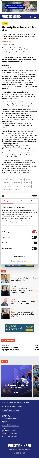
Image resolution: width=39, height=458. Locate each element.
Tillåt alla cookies (19, 256)
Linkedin (24, 453)
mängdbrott (20, 179)
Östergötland (27, 182)
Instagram (17, 453)
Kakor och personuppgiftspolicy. (10, 436)
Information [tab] (19, 201)
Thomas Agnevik (7, 189)
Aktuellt (5, 23)
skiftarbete (17, 186)
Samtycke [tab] (7, 201)
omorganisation (16, 182)
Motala (28, 179)
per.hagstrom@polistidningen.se (10, 418)
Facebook (21, 453)
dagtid (5, 179)
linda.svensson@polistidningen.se (11, 410)
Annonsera (26, 402)
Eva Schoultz (7, 41)
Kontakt (4, 402)
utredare (16, 189)
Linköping (12, 179)
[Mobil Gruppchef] (19, 328)
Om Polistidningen (11, 402)
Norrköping (6, 182)
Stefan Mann (27, 186)
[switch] (34, 237)
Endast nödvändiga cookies (19, 261)
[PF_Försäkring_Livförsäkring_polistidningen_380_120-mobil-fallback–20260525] (19, 7)
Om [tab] (32, 201)
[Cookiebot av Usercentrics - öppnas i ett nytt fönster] (29, 196)
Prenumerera (20, 402)
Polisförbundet (7, 186)
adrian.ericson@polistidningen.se (10, 425)
